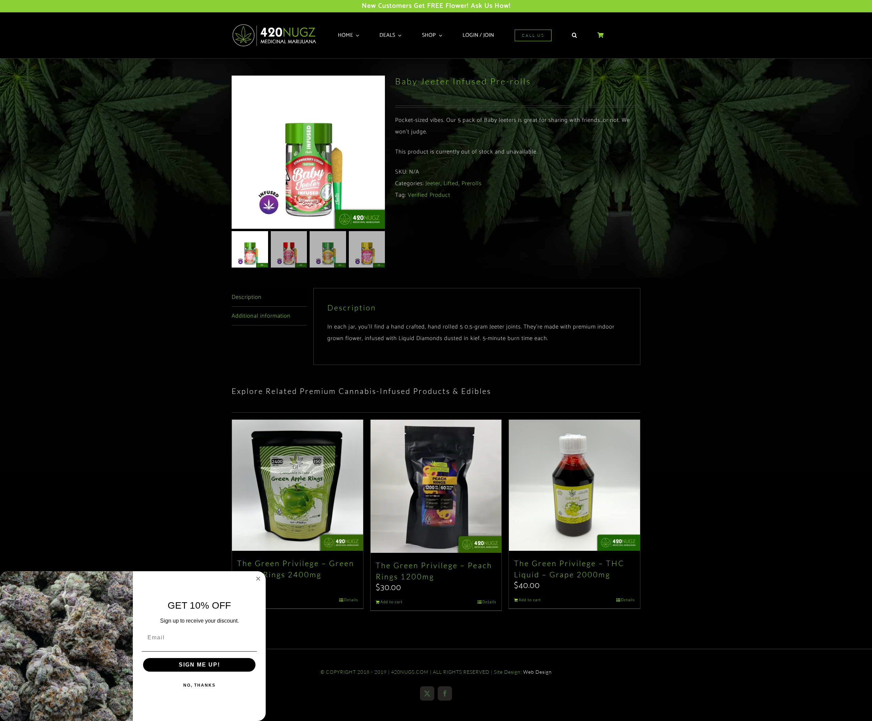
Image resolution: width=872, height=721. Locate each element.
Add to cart (391, 602)
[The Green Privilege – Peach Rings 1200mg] (436, 486)
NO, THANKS (199, 685)
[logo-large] (277, 26)
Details (351, 600)
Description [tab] (247, 297)
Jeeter (432, 183)
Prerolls (472, 183)
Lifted (450, 183)
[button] (574, 35)
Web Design (537, 672)
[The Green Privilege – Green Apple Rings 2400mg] (297, 485)
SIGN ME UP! (199, 665)
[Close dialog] (258, 579)
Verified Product (429, 195)
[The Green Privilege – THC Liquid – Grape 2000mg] (574, 485)
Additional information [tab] (261, 316)
